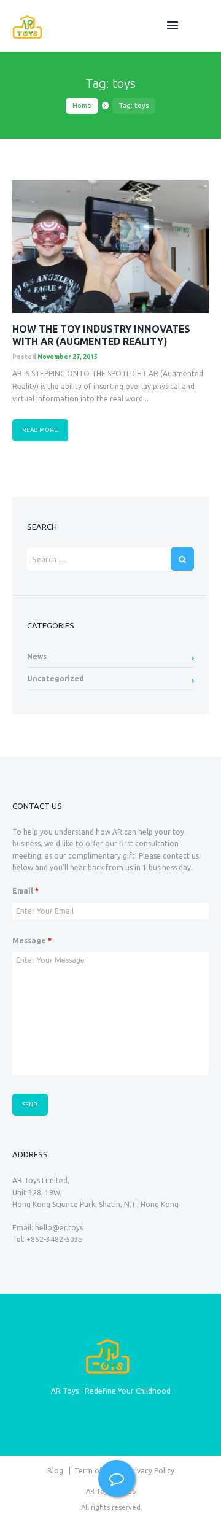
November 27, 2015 (67, 356)
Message (32, 940)
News (37, 656)
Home (81, 105)
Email (25, 891)
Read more (40, 430)
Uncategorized (55, 678)
